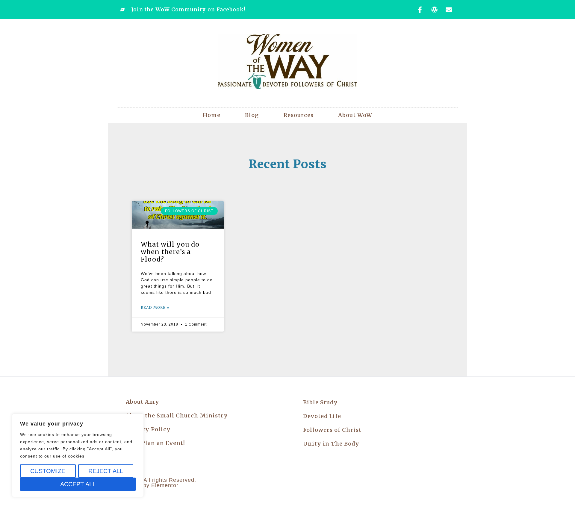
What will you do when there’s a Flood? (170, 251)
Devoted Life (322, 416)
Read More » (155, 307)
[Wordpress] (434, 9)
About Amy (142, 401)
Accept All (78, 484)
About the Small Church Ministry (177, 415)
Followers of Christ (332, 429)
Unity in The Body (331, 443)
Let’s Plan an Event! (155, 443)
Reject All (105, 471)
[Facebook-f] (420, 9)
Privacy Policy (148, 429)
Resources (298, 115)
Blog (252, 115)
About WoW (355, 115)
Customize (47, 471)
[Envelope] (449, 9)
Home (211, 115)
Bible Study (320, 402)
